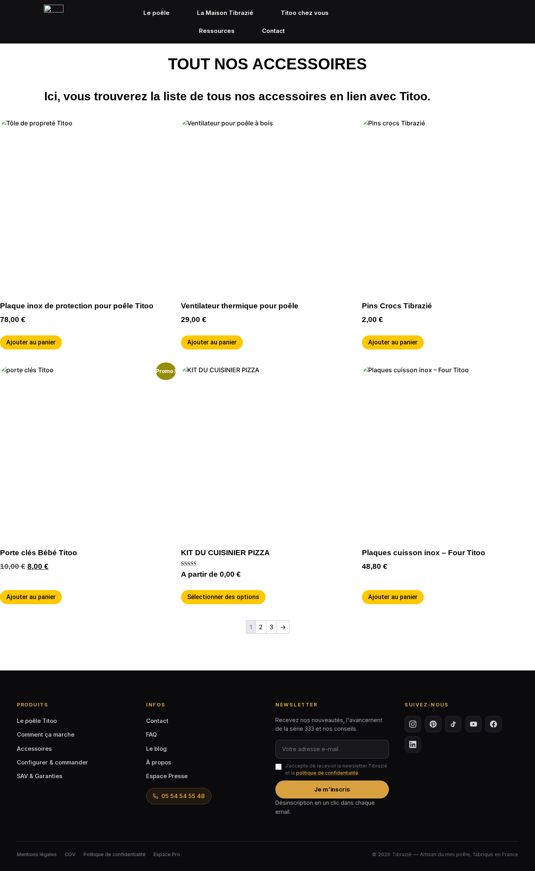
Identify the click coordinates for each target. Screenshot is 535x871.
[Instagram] (413, 724)
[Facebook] (493, 724)
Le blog (156, 748)
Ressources (217, 30)
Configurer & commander (52, 762)
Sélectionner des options (223, 597)
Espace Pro (167, 854)
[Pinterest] (433, 724)
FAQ (151, 734)
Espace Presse (167, 776)
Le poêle (156, 12)
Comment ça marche (45, 734)
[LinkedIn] (413, 744)
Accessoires (34, 748)
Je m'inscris (332, 789)
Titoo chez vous (305, 12)
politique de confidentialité (327, 773)
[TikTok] (453, 724)
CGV (70, 854)
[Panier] (507, 21)
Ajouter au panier (31, 342)
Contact (273, 30)
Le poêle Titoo (37, 720)
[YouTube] (473, 724)
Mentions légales (37, 854)
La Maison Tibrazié (225, 12)
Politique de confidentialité (114, 854)
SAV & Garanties (39, 776)
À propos (158, 762)
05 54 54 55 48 (183, 796)
